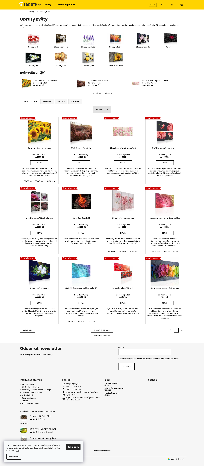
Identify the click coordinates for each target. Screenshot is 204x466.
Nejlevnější (47, 101)
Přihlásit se (126, 367)
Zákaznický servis (29, 398)
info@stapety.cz (72, 384)
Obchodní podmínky (30, 387)
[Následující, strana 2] (176, 330)
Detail (39, 163)
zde (17, 450)
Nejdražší (61, 101)
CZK (152, 4)
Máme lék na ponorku (114, 388)
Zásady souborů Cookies (32, 392)
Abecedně (75, 101)
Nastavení (13, 456)
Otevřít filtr (102, 109)
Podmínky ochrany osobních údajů (36, 390)
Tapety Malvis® (111, 383)
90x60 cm (28, 181)
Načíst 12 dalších (102, 330)
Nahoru (28, 330)
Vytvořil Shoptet (177, 459)
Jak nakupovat (28, 384)
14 (182, 330)
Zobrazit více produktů (101, 93)
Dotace (25, 401)
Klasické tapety (111, 393)
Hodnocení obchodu (30, 403)
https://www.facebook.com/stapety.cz (82, 392)
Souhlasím (73, 447)
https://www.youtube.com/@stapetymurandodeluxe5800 (83, 398)
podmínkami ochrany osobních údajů (162, 358)
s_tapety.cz (71, 395)
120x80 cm (50, 181)
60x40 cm (39, 181)
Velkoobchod (27, 395)
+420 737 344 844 (73, 386)
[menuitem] (48, 5)
